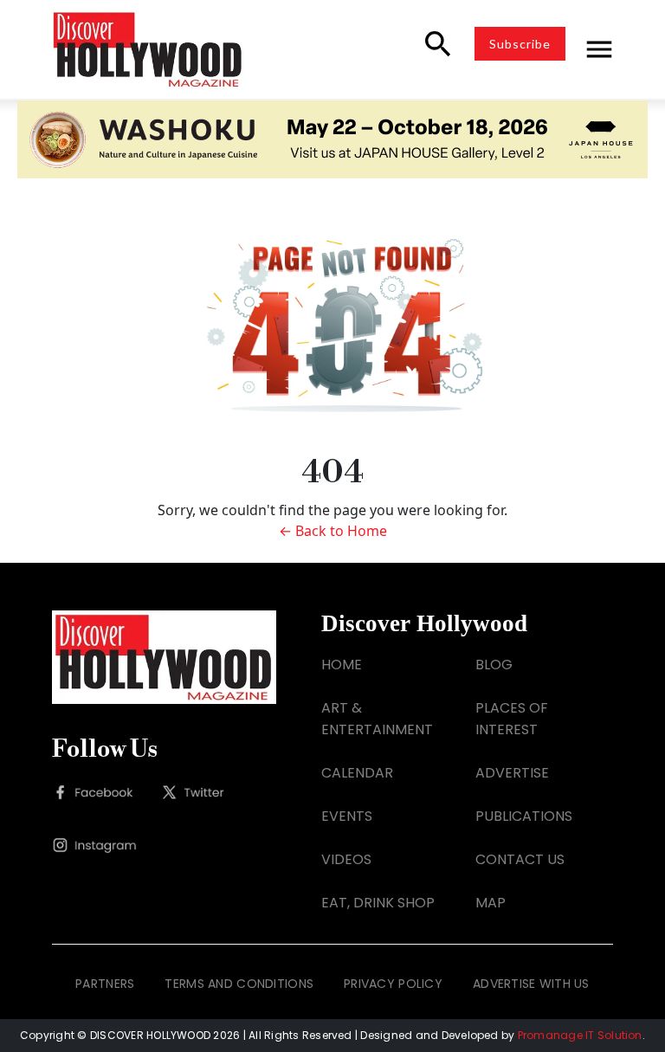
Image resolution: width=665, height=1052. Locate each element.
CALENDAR (357, 773)
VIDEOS (346, 859)
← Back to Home (333, 530)
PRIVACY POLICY (393, 983)
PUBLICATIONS (523, 816)
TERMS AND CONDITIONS (239, 983)
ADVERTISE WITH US (531, 983)
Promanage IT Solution (580, 1035)
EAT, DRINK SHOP (378, 903)
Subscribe (520, 43)
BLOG (494, 664)
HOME (341, 664)
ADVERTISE (512, 773)
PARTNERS (104, 983)
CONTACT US (520, 859)
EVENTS (346, 816)
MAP (490, 903)
